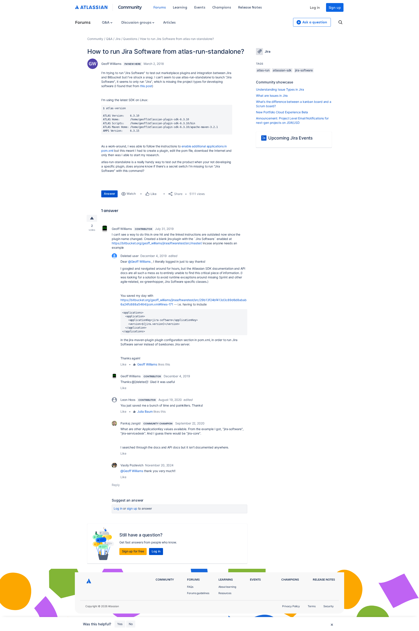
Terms (312, 606)
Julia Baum (145, 411)
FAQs (190, 586)
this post (146, 86)
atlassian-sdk (282, 70)
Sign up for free (133, 551)
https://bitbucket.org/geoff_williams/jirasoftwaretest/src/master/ (157, 243)
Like (123, 364)
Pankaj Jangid (130, 423)
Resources (224, 593)
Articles (169, 22)
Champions (221, 7)
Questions (130, 39)
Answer (109, 193)
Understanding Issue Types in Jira (280, 89)
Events (199, 7)
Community (130, 7)
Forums (159, 7)
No (131, 624)
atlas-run (263, 70)
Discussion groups (136, 22)
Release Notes (250, 7)
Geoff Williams (111, 64)
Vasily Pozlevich (131, 465)
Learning (180, 7)
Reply (116, 485)
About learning (227, 586)
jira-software (304, 70)
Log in (315, 7)
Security (328, 606)
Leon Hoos (128, 400)
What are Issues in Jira (272, 95)
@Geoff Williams (139, 261)
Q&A (106, 22)
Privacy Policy (291, 606)
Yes (120, 624)
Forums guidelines (198, 593)
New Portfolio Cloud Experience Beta (282, 112)
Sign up (335, 7)
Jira (117, 39)
